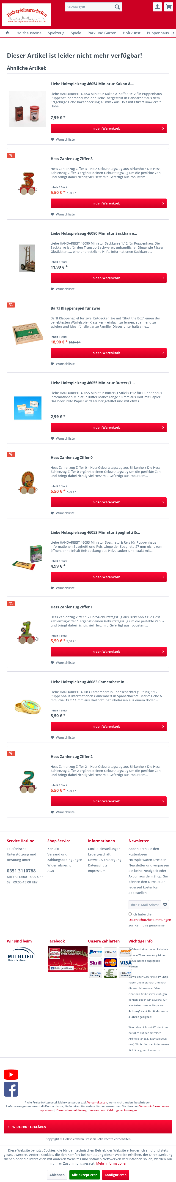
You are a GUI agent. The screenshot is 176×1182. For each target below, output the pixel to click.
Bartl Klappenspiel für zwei (75, 308)
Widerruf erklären (29, 1127)
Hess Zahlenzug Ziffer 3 (72, 158)
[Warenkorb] (168, 6)
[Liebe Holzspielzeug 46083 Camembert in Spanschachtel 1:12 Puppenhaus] (27, 707)
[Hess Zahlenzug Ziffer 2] (27, 782)
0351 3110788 (21, 871)
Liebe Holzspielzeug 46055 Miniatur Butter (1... (93, 383)
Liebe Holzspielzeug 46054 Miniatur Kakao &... (92, 84)
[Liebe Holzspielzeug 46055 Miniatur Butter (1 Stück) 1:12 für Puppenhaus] (27, 408)
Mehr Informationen (111, 1163)
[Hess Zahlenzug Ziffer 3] (27, 184)
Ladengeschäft (99, 854)
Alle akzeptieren (84, 1175)
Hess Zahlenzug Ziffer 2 (72, 756)
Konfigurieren (115, 1175)
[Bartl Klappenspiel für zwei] (27, 333)
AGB (50, 871)
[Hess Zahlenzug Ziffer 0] (27, 482)
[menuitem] (93, 6)
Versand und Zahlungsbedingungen (64, 857)
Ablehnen (57, 1175)
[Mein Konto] (157, 6)
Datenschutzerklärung (71, 1110)
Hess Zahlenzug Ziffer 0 (72, 457)
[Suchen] (117, 6)
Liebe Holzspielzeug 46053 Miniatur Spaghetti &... (95, 532)
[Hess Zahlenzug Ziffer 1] (27, 632)
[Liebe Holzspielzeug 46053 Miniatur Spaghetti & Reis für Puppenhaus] (27, 557)
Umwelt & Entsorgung (104, 860)
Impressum (96, 871)
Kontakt (53, 849)
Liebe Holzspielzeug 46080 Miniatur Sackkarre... (94, 233)
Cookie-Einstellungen (104, 849)
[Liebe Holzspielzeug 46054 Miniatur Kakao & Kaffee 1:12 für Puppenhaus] (27, 109)
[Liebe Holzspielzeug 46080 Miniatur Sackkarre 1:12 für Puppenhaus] (27, 258)
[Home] (7, 33)
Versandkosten (97, 1102)
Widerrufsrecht (59, 865)
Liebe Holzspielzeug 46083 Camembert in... (89, 682)
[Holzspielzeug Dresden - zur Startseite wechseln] (26, 14)
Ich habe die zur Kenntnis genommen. (150, 919)
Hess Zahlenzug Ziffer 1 (72, 607)
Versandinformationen (154, 1106)
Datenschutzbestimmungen (150, 920)
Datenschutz (97, 865)
